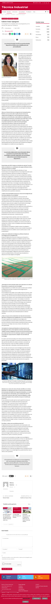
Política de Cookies (26, 598)
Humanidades (38, 34)
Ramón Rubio (6, 497)
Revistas (16, 18)
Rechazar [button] (45, 598)
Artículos (14, 11)
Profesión (28, 11)
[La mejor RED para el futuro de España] (17, 510)
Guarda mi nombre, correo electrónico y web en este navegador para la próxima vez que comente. (17, 558)
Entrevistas (10, 18)
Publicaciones (38, 40)
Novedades (38, 29)
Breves (37, 37)
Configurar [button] (25, 601)
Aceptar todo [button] (36, 598)
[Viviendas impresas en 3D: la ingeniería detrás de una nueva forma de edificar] (27, 510)
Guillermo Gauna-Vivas (25, 497)
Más (34, 11)
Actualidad (22, 11)
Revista (9, 11)
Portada (4, 11)
